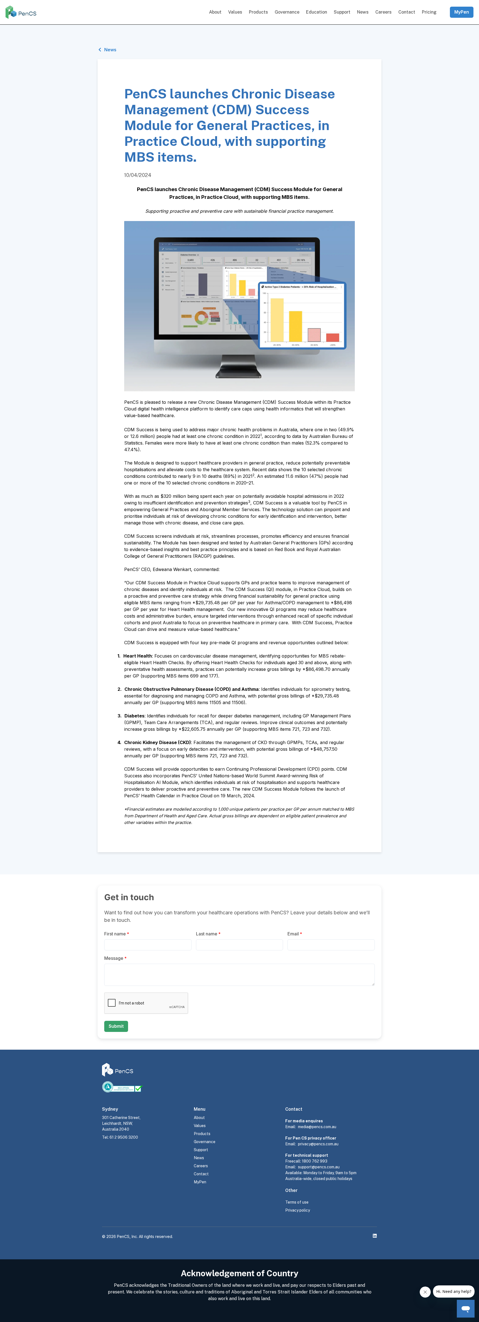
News (363, 12)
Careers (383, 12)
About (215, 12)
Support (342, 12)
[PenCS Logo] (21, 12)
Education (316, 12)
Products (258, 12)
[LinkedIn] (375, 1236)
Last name (208, 934)
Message (115, 958)
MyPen (461, 12)
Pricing (429, 12)
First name (116, 934)
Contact (406, 12)
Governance (287, 12)
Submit (116, 1026)
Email (294, 934)
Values (235, 12)
